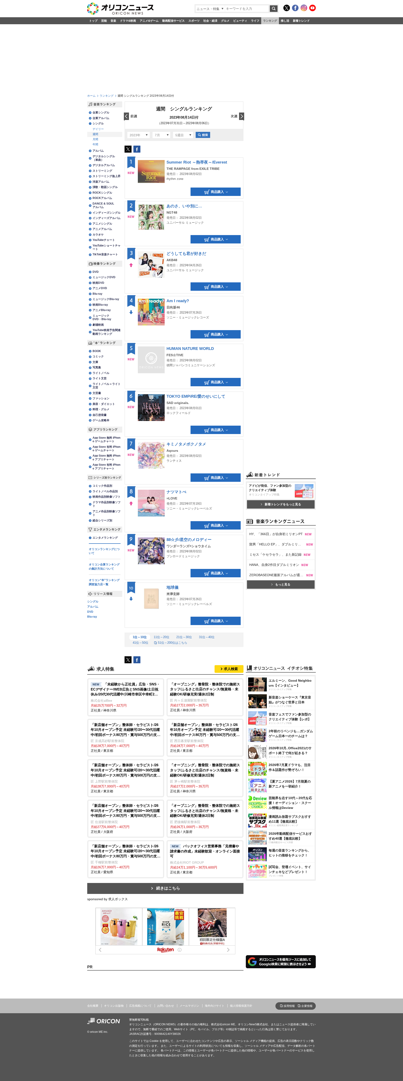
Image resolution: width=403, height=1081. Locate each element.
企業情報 (307, 1006)
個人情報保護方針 (241, 1005)
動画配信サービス (173, 20)
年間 (95, 144)
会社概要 (92, 1005)
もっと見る (282, 584)
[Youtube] (312, 8)
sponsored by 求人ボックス (107, 899)
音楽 (113, 20)
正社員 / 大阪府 (125, 819)
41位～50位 (140, 642)
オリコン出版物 (114, 1005)
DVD (90, 612)
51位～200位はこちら (172, 642)
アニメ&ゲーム (149, 20)
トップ (93, 20)
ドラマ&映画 (128, 20)
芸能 (104, 20)
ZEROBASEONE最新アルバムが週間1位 (277, 575)
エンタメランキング (105, 537)
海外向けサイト (214, 1005)
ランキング (270, 20)
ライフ (255, 20)
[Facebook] (295, 8)
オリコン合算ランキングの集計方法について (104, 566)
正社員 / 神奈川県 (125, 697)
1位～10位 (140, 637)
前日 (130, 117)
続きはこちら (168, 888)
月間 (95, 139)
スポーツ (194, 20)
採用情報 (289, 1006)
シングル (92, 601)
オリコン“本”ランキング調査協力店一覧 (104, 582)
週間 (95, 134)
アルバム (92, 606)
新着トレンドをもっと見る (283, 504)
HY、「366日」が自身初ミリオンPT (276, 534)
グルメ (225, 20)
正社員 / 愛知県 (125, 859)
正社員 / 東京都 (125, 738)
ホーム (91, 95)
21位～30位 (184, 637)
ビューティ (240, 20)
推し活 (285, 20)
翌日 (237, 117)
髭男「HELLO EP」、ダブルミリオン (276, 544)
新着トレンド (301, 20)
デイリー (98, 129)
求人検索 (231, 669)
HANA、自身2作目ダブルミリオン (274, 565)
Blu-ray (92, 617)
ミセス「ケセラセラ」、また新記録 (275, 554)
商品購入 (217, 192)
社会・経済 (210, 20)
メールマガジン (189, 1005)
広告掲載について (140, 1005)
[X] (286, 8)
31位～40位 (207, 637)
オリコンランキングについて (104, 551)
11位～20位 (161, 637)
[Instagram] (304, 8)
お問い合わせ (165, 1005)
